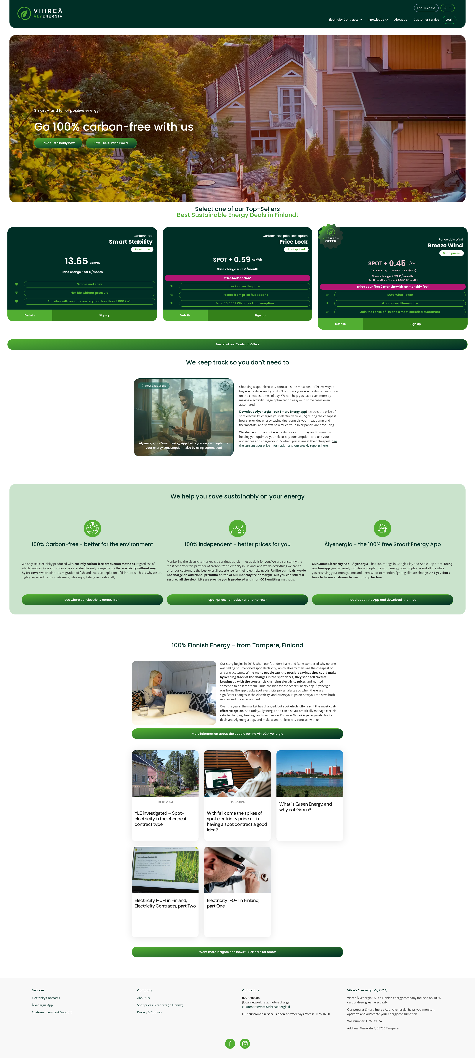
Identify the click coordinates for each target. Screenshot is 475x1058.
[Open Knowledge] (386, 20)
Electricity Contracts (46, 998)
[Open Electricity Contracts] (360, 20)
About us (143, 998)
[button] (142, 249)
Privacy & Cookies (149, 1012)
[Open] (449, 8)
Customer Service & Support (52, 1012)
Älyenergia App (42, 1005)
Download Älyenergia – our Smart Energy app (272, 412)
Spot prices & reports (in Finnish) (160, 1005)
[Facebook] (230, 1044)
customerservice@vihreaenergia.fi (266, 1007)
